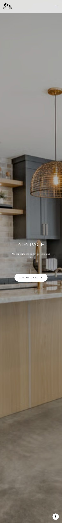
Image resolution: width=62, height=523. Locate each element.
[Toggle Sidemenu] (56, 6)
